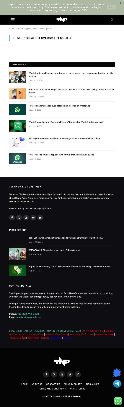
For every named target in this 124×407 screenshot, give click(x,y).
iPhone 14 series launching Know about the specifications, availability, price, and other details (71, 91)
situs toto (20, 334)
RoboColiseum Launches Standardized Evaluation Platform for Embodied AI (65, 238)
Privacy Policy (73, 384)
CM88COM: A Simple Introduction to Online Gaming (54, 250)
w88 (78, 331)
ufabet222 (39, 331)
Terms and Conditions (52, 389)
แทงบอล (28, 331)
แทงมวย (67, 337)
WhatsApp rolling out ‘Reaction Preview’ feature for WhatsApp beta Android (66, 122)
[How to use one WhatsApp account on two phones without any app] (17, 158)
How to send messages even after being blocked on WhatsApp (59, 106)
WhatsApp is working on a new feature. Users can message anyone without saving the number (71, 74)
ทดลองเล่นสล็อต (18, 337)
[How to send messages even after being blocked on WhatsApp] (17, 109)
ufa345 (49, 334)
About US (36, 384)
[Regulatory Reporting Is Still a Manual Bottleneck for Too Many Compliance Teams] (17, 270)
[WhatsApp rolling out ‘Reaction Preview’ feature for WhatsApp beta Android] (17, 126)
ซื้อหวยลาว (56, 337)
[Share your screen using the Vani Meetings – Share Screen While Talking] (17, 142)
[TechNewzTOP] (62, 20)
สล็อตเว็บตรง (15, 331)
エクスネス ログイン (93, 331)
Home (24, 384)
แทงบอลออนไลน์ (35, 334)
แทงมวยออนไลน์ (78, 334)
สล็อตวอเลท (33, 337)
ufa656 (70, 331)
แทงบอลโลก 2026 (104, 334)
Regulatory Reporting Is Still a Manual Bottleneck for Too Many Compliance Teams (69, 266)
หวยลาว (45, 337)
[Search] (111, 19)
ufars (90, 334)
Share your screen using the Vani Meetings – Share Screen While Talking (65, 138)
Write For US (77, 389)
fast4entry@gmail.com (28, 317)
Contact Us (53, 384)
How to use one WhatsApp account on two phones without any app (61, 154)
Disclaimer (92, 384)
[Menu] (13, 19)
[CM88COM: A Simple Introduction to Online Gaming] (17, 254)
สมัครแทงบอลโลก (56, 331)
